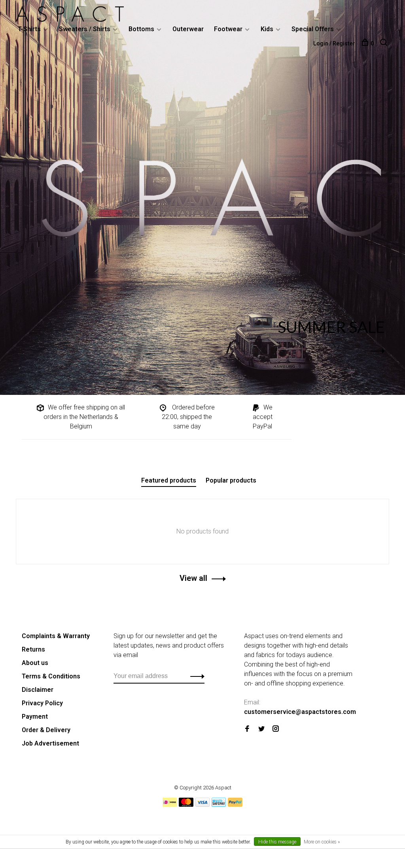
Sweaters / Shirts (84, 29)
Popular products (231, 480)
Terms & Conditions (51, 676)
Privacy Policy (42, 703)
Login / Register (334, 43)
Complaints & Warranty (56, 636)
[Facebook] (247, 729)
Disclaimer (37, 689)
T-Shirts (29, 29)
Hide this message (277, 842)
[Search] (384, 43)
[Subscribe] (195, 676)
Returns (33, 649)
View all (193, 578)
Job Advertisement (50, 743)
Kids (267, 29)
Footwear (228, 29)
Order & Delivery (46, 730)
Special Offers (312, 29)
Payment (35, 716)
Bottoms (141, 29)
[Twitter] (261, 729)
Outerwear (188, 29)
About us (35, 663)
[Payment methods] (170, 804)
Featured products (168, 480)
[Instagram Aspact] (276, 729)
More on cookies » (322, 842)
